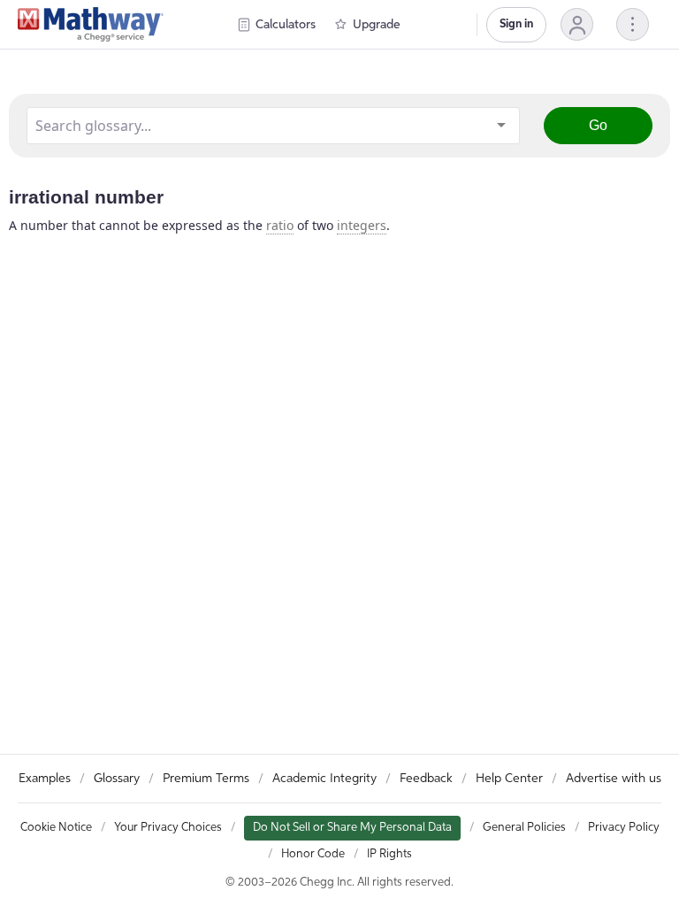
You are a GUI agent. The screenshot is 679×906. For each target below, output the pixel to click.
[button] (577, 24)
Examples (45, 778)
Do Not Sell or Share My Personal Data (352, 827)
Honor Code (313, 854)
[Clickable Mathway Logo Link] (91, 24)
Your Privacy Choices (168, 827)
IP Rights (389, 854)
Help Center (509, 778)
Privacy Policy (624, 827)
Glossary (117, 778)
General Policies (524, 827)
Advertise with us (613, 778)
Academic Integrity (324, 778)
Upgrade (377, 25)
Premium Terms (206, 778)
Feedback (426, 778)
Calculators (286, 25)
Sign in (516, 24)
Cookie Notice (56, 827)
